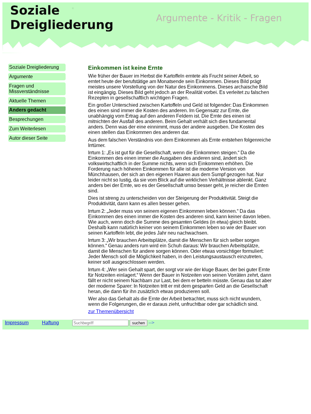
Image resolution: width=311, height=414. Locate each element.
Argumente (21, 76)
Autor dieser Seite (28, 138)
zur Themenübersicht (111, 311)
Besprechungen (26, 119)
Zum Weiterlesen (27, 128)
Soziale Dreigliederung (34, 67)
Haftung (50, 322)
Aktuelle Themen (27, 100)
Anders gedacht (27, 109)
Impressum (17, 322)
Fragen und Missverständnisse (29, 88)
